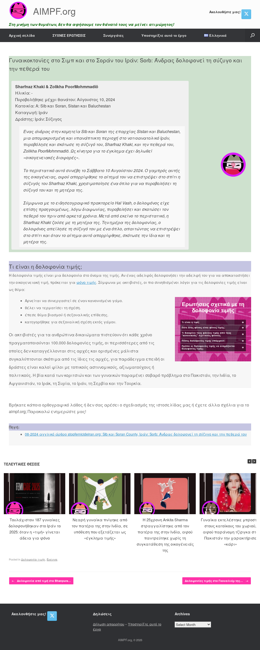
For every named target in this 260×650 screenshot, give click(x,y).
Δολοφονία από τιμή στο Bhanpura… (41, 581)
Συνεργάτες (113, 35)
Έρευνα (52, 559)
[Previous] (250, 461)
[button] (252, 35)
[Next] (254, 461)
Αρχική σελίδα (22, 35)
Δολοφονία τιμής (33, 559)
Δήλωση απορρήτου (108, 624)
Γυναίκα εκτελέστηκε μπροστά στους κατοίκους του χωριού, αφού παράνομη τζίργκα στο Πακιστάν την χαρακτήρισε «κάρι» (230, 532)
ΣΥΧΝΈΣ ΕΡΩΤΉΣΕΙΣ (69, 35)
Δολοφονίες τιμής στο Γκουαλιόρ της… (216, 581)
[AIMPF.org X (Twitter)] (246, 14)
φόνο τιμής (86, 282)
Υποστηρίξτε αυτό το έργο (163, 35)
